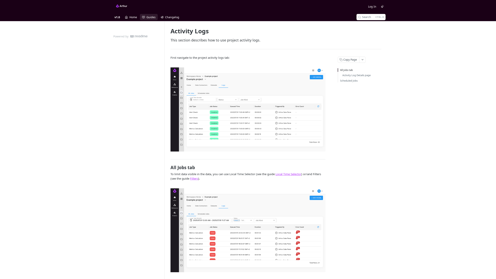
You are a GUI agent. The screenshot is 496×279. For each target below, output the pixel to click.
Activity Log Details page (356, 75)
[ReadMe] (139, 36)
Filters (194, 178)
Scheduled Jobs (349, 80)
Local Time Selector (288, 174)
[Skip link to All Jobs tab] (168, 167)
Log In (372, 6)
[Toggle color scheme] (382, 6)
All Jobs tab (346, 70)
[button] (248, 109)
